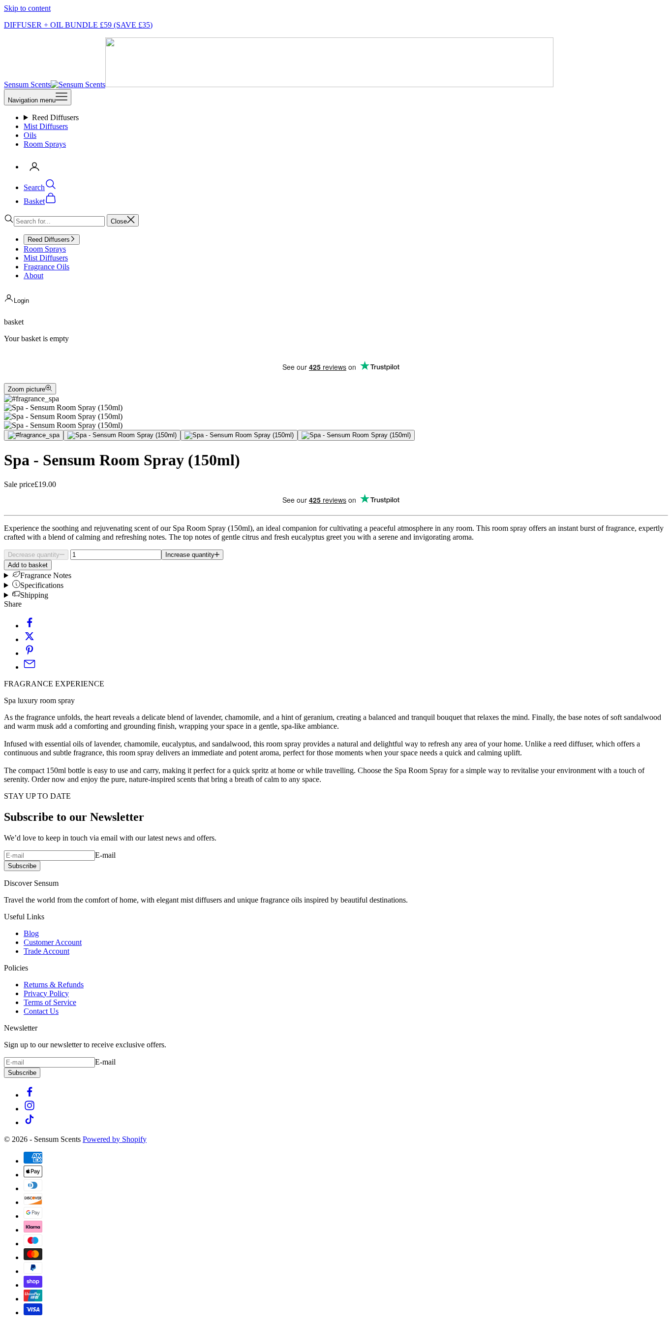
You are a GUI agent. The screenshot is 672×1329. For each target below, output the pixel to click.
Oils (30, 135)
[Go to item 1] (33, 435)
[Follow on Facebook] (29, 1095)
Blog (31, 933)
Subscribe (22, 866)
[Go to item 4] (356, 435)
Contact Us (41, 1011)
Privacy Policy (46, 993)
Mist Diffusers (46, 126)
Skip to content (27, 8)
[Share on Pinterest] (29, 653)
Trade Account (46, 951)
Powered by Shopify (115, 1139)
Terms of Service (50, 1002)
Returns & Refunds (54, 984)
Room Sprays (45, 144)
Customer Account (53, 942)
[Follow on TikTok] (29, 1122)
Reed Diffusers (55, 117)
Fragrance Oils (46, 266)
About (33, 275)
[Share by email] (29, 667)
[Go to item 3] (239, 435)
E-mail (105, 855)
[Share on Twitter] (29, 639)
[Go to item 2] (122, 435)
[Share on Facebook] (29, 625)
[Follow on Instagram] (29, 1108)
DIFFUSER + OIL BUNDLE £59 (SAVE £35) (78, 25)
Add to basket (28, 565)
